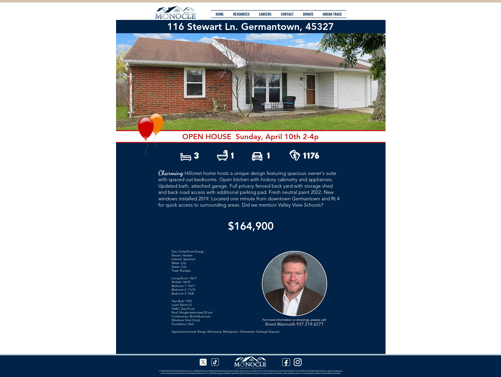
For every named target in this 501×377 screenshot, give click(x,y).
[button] (251, 81)
